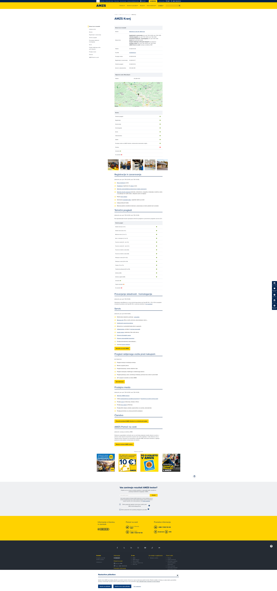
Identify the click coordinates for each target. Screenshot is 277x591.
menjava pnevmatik (135, 329)
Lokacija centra (92, 29)
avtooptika (136, 317)
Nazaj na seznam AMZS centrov (124, 444)
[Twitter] (124, 548)
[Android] (159, 548)
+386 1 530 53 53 (123, 566)
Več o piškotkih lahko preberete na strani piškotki (148, 581)
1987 (121, 563)
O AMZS (116, 14)
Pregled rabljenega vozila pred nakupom (94, 48)
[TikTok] (152, 548)
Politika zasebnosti (172, 559)
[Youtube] (145, 548)
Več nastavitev (137, 586)
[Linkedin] (131, 548)
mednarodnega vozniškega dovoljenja (129, 398)
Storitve (90, 32)
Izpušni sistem (120, 332)
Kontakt (98, 555)
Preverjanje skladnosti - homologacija (94, 41)
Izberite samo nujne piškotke (122, 586)
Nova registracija (121, 183)
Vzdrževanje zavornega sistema (125, 323)
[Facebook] (117, 548)
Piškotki (169, 558)
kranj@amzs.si (132, 52)
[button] (180, 6)
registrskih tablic (127, 200)
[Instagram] (138, 548)
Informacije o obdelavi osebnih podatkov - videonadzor (172, 562)
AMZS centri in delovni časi (124, 14)
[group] (113, 164)
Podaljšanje (120, 186)
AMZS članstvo (136, 559)
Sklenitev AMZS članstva (123, 395)
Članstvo (91, 54)
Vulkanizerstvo (120, 329)
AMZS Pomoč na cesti (94, 57)
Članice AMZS (136, 561)
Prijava (154, 495)
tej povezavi (149, 304)
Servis (90, 44)
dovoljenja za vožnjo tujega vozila (149, 398)
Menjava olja (120, 320)
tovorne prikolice (125, 344)
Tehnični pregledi (93, 37)
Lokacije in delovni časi (138, 563)
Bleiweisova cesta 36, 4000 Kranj (137, 31)
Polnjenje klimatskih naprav (124, 335)
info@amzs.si (99, 562)
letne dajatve (124, 196)
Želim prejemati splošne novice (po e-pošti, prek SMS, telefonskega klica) (134, 505)
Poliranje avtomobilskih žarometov (125, 338)
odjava (132, 186)
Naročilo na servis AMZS (122, 348)
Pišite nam (135, 564)
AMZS (134, 558)
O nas (133, 555)
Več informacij (119, 382)
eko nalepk (124, 405)
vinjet (122, 402)
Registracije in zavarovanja (95, 34)
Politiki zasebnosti (146, 501)
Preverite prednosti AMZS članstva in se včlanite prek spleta (131, 421)
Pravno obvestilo (171, 566)
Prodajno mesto (92, 52)
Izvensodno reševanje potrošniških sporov (172, 568)
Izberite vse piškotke (105, 586)
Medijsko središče (154, 558)
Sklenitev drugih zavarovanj (124, 192)
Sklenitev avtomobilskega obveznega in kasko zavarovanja (132, 189)
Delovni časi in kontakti (94, 26)
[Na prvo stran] (101, 5)
